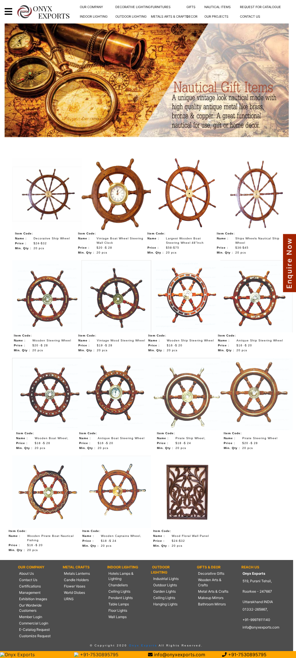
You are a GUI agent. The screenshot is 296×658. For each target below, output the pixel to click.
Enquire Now (289, 263)
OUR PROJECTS (216, 16)
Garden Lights (164, 591)
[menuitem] (91, 7)
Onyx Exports (142, 645)
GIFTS (190, 7)
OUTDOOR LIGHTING (131, 16)
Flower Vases (74, 586)
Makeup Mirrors (210, 598)
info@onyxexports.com (261, 627)
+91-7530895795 (99, 654)
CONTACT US (250, 16)
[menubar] (91, 7)
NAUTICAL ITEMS (217, 7)
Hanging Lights (165, 604)
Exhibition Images (33, 599)
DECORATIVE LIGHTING (133, 7)
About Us (26, 573)
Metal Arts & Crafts (213, 591)
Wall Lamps (117, 617)
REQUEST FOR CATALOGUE (260, 7)
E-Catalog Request (34, 629)
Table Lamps (118, 604)
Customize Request (35, 636)
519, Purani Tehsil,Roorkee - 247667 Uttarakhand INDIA (258, 591)
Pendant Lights (120, 598)
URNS (69, 599)
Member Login (30, 617)
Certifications (30, 586)
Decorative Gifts (211, 573)
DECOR (191, 16)
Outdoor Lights (165, 585)
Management (29, 592)
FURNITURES (161, 7)
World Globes (74, 592)
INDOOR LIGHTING (94, 16)
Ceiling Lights (119, 591)
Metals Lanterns (77, 573)
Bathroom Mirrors (212, 604)
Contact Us (28, 580)
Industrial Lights (166, 578)
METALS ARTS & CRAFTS (169, 16)
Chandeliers (118, 585)
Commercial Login (33, 623)
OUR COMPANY (91, 7)
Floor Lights (117, 610)
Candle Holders (76, 580)
